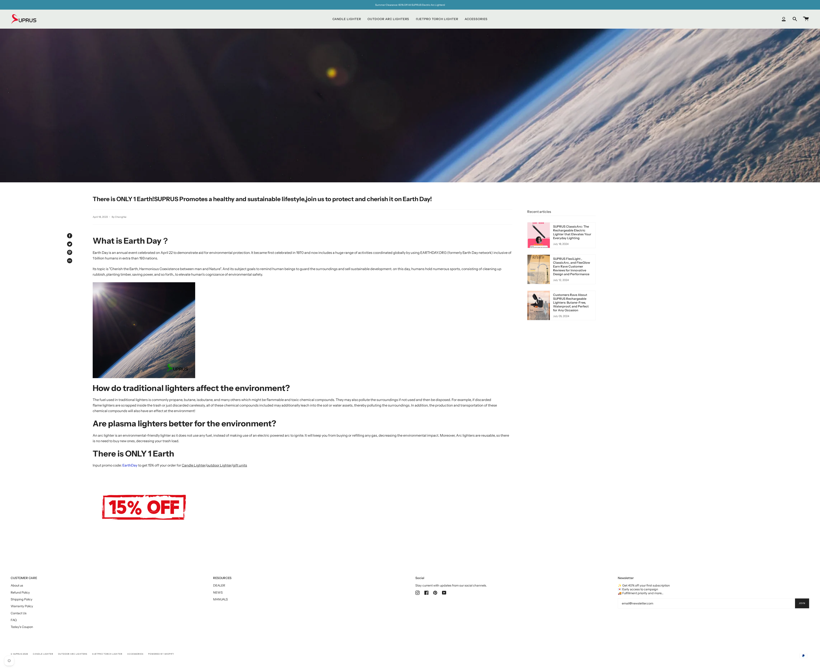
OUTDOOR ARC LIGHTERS (72, 654)
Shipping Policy (21, 599)
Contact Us (18, 613)
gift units (240, 465)
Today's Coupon (22, 627)
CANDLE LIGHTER (43, 654)
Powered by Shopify (161, 654)
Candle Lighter (193, 465)
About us (17, 585)
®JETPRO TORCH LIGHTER (107, 654)
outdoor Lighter (219, 465)
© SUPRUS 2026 (19, 654)
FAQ (14, 620)
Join (802, 603)
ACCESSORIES (135, 654)
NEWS (218, 592)
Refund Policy (20, 592)
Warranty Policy (22, 606)
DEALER (219, 585)
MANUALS (220, 599)
